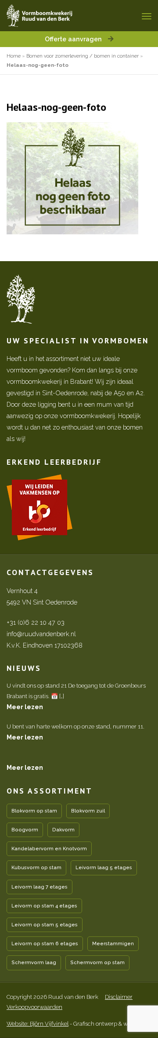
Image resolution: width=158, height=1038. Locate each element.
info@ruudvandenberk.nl (41, 633)
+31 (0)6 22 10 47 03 (36, 622)
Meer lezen (25, 706)
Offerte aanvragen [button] (74, 39)
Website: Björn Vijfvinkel (37, 1023)
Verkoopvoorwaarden (34, 1007)
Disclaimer (119, 997)
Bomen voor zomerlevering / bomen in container (82, 56)
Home (14, 56)
